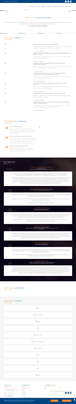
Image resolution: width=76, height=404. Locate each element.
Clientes (23, 393)
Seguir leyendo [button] (39, 51)
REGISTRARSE (54, 400)
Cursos (23, 390)
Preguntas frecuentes (26, 397)
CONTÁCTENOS (68, 6)
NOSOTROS (31, 6)
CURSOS (38, 6)
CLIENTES (49, 6)
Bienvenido (24, 388)
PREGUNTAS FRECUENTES (57, 6)
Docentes (24, 392)
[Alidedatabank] (51, 388)
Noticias (23, 395)
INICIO (26, 6)
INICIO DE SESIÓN (66, 400)
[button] (5, 10)
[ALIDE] (65, 388)
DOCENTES (43, 6)
